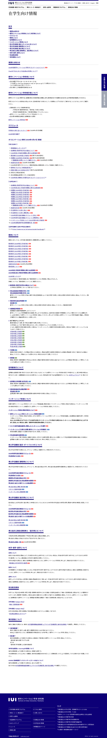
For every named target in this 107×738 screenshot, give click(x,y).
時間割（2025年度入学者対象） (20, 190)
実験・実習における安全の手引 (20, 170)
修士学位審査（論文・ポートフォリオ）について (23, 44)
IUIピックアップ (14, 723)
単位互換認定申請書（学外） (18, 293)
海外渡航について (15, 57)
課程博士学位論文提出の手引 (17, 478)
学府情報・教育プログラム (17, 709)
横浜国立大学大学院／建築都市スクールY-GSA (73, 709)
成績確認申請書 (15, 308)
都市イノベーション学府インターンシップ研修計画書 (26, 414)
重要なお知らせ (14, 31)
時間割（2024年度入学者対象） (20, 192)
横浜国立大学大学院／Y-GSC (67, 712)
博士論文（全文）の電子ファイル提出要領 (21, 483)
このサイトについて (25, 736)
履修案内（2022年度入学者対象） (18, 254)
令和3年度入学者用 (16, 342)
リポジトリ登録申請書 (15, 489)
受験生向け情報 (73, 7)
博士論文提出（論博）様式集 (17, 520)
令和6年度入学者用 (16, 336)
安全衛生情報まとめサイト (17, 614)
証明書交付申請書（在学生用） (19, 381)
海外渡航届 (13, 628)
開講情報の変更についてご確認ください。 (25, 160)
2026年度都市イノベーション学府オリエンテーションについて (27, 67)
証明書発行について (16, 40)
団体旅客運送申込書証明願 (18, 389)
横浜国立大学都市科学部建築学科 (69, 719)
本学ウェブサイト (74, 375)
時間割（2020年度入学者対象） (20, 201)
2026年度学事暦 (13, 134)
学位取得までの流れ (15, 456)
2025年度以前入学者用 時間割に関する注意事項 (25, 188)
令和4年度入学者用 (16, 340)
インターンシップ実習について (19, 42)
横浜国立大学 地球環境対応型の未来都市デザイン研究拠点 (76, 724)
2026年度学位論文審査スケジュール (20, 453)
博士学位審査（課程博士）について (20, 46)
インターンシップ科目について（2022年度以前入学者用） (27, 220)
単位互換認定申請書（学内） (18, 291)
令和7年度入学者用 (16, 333)
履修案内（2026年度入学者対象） (18, 243)
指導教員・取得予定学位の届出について (23, 150)
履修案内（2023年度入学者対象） (18, 251)
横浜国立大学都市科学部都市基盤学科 (70, 722)
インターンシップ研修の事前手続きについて (22, 410)
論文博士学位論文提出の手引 (17, 511)
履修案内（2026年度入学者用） (20, 155)
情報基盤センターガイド (18, 148)
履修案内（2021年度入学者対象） (18, 256)
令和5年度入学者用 (16, 338)
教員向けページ (68, 3)
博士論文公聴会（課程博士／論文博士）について (24, 50)
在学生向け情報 (39, 723)
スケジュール (14, 35)
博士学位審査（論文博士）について (20, 48)
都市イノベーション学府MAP (17, 120)
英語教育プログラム (59, 7)
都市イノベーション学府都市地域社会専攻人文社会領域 (75, 714)
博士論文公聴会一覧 (15, 542)
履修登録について (14, 266)
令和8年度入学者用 (16, 331)
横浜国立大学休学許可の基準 (18, 563)
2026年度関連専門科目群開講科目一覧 (23, 222)
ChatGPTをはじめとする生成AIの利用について (22, 71)
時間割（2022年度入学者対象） (20, 197)
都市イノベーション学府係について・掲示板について (25, 33)
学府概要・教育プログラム (16, 7)
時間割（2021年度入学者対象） (20, 199)
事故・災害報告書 (14, 604)
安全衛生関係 (14, 55)
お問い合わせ (85, 3)
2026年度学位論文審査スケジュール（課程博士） (25, 218)
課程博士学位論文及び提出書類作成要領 (21, 480)
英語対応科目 (15, 162)
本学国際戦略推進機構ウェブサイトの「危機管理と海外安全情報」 (47, 624)
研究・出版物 (47, 7)
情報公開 (13, 730)
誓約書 (12, 636)
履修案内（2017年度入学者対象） (18, 261)
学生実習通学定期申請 (17, 435)
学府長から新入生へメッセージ (18, 130)
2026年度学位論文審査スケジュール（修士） (24, 215)
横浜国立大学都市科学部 (66, 717)
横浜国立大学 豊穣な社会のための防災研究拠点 (73, 727)
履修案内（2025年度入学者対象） (18, 246)
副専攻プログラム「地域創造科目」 (21, 167)
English (93, 3)
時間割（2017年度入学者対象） (20, 203)
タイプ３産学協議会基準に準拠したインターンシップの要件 (28, 426)
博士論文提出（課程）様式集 (17, 486)
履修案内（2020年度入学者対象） (18, 259)
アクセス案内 (77, 3)
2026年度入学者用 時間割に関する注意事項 (24, 153)
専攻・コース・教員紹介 (34, 7)
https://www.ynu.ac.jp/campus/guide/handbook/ (28, 229)
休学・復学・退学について (17, 53)
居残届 (12, 358)
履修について (14, 37)
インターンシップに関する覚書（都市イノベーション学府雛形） (28, 429)
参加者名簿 (13, 391)
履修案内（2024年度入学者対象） (18, 249)
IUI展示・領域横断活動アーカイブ (68, 729)
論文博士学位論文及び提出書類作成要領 (21, 514)
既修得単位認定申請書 (17, 301)
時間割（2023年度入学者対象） (20, 194)
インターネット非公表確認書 (17, 492)
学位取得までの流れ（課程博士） (20, 213)
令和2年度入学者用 (16, 344)
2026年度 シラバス (14, 276)
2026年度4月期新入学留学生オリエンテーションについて (28, 177)
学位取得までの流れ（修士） (19, 210)
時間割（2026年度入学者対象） (20, 158)
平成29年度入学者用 (16, 346)
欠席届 (12, 350)
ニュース (12, 726)
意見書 (12, 303)
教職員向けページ (39, 726)
